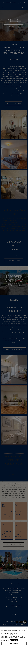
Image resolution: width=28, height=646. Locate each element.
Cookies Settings (14, 643)
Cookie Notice (14, 640)
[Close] (26, 628)
